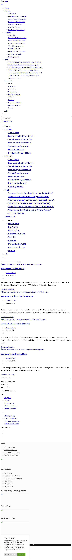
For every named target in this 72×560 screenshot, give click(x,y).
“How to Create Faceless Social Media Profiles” (30, 193)
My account (14, 230)
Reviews (12, 240)
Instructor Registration (13, 478)
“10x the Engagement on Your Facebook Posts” (31, 200)
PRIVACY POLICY (10, 554)
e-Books (8, 156)
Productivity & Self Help (19, 153)
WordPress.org (10, 409)
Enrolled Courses (16, 234)
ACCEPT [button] (21, 554)
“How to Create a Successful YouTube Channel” (31, 207)
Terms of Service (10, 418)
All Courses (13, 133)
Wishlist (12, 237)
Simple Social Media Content (15, 324)
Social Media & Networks (20, 139)
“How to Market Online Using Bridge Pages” (29, 210)
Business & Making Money (21, 136)
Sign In (11, 250)
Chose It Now (11, 273)
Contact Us (9, 217)
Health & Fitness (16, 149)
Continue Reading (7, 289)
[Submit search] (19, 262)
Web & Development (18, 146)
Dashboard (13, 224)
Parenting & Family (17, 183)
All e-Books (13, 159)
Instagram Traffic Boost (12, 269)
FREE (6, 190)
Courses (8, 129)
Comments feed (10, 406)
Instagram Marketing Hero (14, 354)
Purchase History (16, 247)
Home (7, 126)
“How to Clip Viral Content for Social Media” (29, 203)
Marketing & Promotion (19, 143)
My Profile (13, 227)
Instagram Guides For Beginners (17, 296)
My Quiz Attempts (17, 244)
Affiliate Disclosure (11, 424)
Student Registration (12, 476)
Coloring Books (15, 186)
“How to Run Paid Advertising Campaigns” (28, 196)
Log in (6, 400)
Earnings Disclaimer (12, 421)
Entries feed (9, 403)
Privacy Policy (9, 416)
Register (7, 398)
